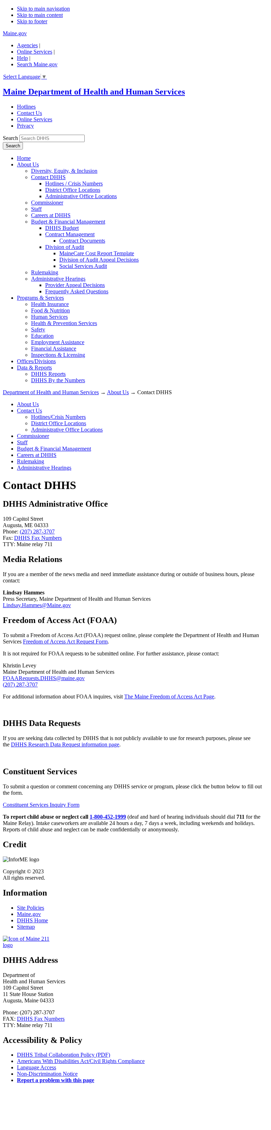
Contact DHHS (48, 177)
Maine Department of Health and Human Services (94, 91)
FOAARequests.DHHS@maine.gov (44, 678)
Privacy (25, 126)
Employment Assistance (57, 342)
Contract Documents (82, 241)
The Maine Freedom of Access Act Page (169, 697)
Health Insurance (50, 304)
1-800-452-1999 (108, 817)
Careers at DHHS (51, 215)
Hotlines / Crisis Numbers (74, 184)
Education (42, 336)
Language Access (36, 1067)
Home (24, 158)
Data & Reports (34, 368)
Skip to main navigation (43, 9)
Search (10, 138)
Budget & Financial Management (68, 222)
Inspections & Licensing (58, 355)
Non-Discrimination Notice (47, 1074)
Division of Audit (64, 247)
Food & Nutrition (50, 310)
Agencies (27, 45)
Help (22, 58)
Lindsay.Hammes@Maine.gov (37, 605)
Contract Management (70, 234)
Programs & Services (40, 298)
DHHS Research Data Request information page (65, 744)
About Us (28, 164)
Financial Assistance (53, 349)
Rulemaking (44, 272)
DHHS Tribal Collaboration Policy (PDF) (63, 1055)
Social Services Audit (83, 266)
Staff (36, 209)
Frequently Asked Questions (76, 291)
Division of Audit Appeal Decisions (99, 260)
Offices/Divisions (36, 361)
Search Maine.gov (37, 64)
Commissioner (47, 203)
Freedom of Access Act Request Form (65, 642)
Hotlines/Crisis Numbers (58, 417)
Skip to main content (40, 15)
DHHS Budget (62, 228)
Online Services (34, 52)
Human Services (49, 317)
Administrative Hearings (58, 279)
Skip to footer (32, 21)
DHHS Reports (48, 374)
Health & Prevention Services (64, 323)
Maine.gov (15, 33)
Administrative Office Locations (81, 196)
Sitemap (26, 927)
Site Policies (30, 908)
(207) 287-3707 (37, 532)
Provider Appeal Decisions (75, 285)
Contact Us (29, 113)
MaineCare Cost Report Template (96, 253)
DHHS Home (32, 920)
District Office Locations (72, 190)
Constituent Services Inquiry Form (41, 805)
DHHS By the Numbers (58, 380)
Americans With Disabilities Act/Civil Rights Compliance (81, 1061)
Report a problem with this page (55, 1080)
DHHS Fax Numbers (38, 538)
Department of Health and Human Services (51, 392)
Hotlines (26, 107)
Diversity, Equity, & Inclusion (64, 171)
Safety (38, 329)
